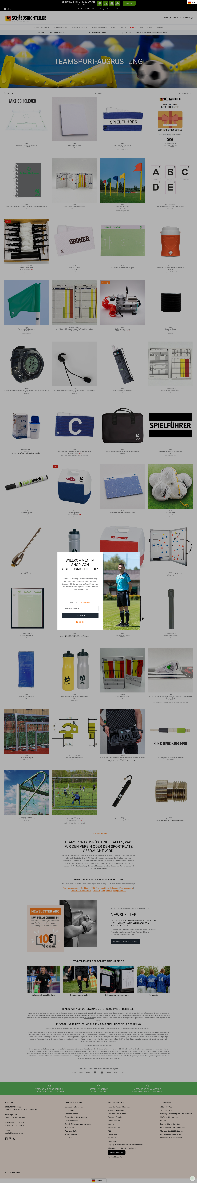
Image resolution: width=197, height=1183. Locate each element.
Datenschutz (85, 602)
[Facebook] (77, 622)
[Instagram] (80, 622)
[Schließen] (137, 555)
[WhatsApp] (83, 622)
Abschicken (80, 615)
